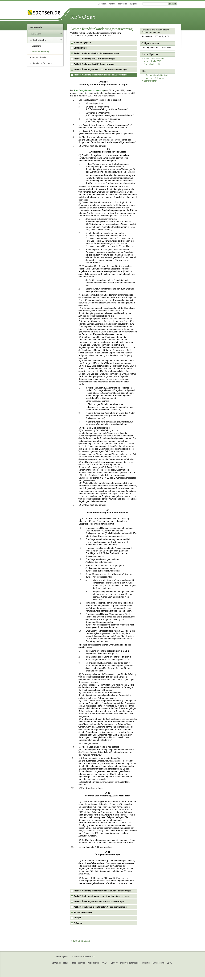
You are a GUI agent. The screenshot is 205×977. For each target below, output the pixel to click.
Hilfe (159, 64)
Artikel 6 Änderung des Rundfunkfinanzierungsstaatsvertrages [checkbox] (102, 891)
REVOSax (83, 17)
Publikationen (93, 963)
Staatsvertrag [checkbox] (80, 48)
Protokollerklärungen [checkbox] (83, 912)
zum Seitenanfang (81, 941)
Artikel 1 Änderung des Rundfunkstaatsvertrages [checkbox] (96, 53)
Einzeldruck (149, 64)
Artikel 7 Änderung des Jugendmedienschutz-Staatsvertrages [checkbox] (102, 896)
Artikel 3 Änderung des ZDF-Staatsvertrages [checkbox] (94, 64)
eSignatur (134, 4)
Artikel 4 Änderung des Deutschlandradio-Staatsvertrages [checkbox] (100, 69)
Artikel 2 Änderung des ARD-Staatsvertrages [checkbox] (94, 59)
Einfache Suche (38, 40)
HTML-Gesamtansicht (154, 58)
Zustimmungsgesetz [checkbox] (83, 42)
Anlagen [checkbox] (77, 918)
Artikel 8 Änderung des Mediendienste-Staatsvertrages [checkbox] (99, 901)
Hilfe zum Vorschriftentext (156, 75)
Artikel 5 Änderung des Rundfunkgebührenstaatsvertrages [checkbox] (100, 75)
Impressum (122, 4)
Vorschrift (36, 46)
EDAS (169, 963)
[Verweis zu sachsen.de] (45, 12)
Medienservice (78, 963)
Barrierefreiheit (150, 81)
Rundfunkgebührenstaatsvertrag (89, 90)
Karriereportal (158, 963)
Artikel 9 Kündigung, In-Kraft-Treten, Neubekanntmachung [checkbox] (100, 907)
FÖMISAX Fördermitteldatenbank (124, 963)
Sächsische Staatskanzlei (83, 957)
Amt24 (104, 963)
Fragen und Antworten (154, 78)
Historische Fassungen (42, 63)
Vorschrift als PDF (152, 61)
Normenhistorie (39, 57)
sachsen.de (36, 27)
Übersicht (102, 4)
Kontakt (112, 4)
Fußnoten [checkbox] (78, 923)
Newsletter (145, 963)
